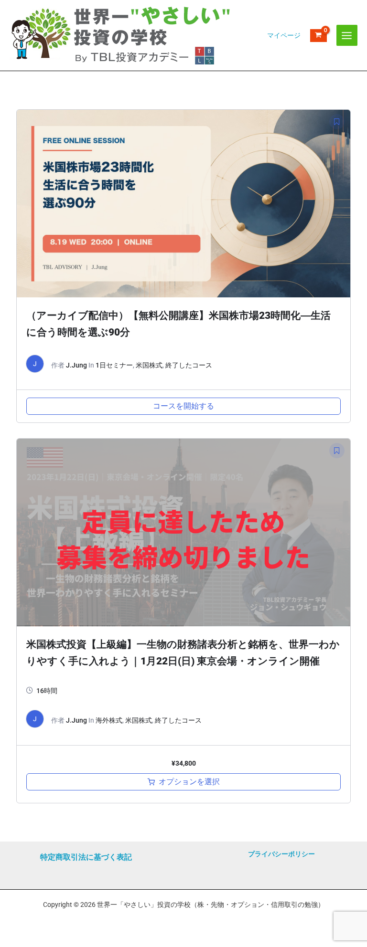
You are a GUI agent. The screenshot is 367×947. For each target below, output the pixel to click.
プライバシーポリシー (281, 854)
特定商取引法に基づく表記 (86, 857)
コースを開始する (183, 405)
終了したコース (188, 365)
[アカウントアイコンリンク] (284, 35)
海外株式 (109, 720)
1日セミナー (114, 365)
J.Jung (76, 365)
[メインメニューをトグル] (346, 35)
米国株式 (149, 365)
